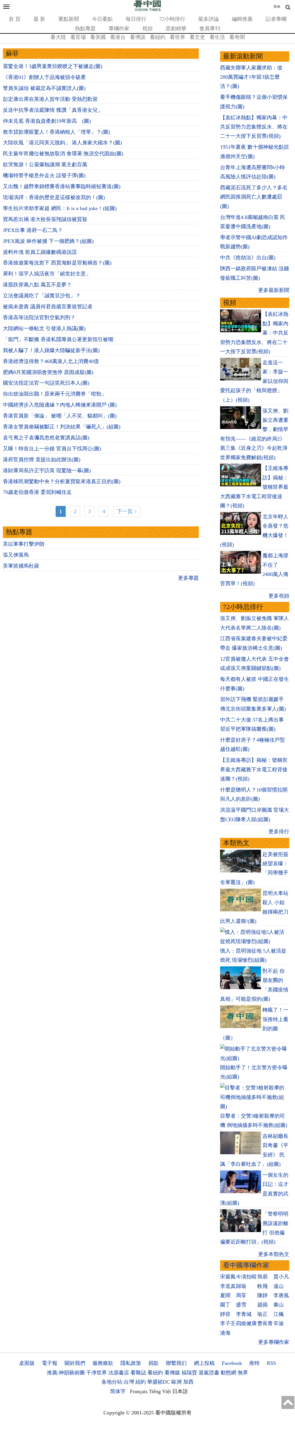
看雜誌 (138, 1373)
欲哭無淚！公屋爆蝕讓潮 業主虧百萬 (45, 164)
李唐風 (281, 1295)
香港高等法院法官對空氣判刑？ (39, 317)
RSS (271, 1363)
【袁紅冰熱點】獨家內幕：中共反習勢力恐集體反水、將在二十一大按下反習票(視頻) (254, 127)
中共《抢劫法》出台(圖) (247, 257)
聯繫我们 (176, 1363)
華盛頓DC (158, 1382)
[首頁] (147, 10)
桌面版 (27, 1363)
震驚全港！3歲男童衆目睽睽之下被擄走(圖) (52, 66)
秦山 (278, 1305)
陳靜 (262, 1295)
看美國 (98, 37)
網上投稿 (204, 1363)
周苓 (241, 1295)
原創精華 (176, 28)
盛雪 (241, 1305)
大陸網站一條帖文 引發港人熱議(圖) (44, 328)
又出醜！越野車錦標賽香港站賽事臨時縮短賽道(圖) (61, 186)
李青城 (243, 1314)
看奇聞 (237, 37)
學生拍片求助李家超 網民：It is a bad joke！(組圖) (60, 208)
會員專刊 (209, 28)
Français (139, 1391)
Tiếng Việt (160, 1391)
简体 (276, 7)
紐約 (140, 1382)
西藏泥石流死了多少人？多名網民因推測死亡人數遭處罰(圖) (254, 197)
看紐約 (157, 37)
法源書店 (118, 1373)
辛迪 (278, 1323)
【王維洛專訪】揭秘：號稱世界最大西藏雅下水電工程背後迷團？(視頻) (254, 769)
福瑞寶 (189, 1373)
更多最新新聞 (273, 290)
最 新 (39, 19)
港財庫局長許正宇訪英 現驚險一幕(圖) (47, 470)
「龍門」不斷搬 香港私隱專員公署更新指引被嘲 (58, 339)
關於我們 (75, 1363)
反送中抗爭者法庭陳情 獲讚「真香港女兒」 (53, 110)
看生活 (217, 37)
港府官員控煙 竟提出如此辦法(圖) (41, 459)
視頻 (147, 28)
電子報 (49, 1363)
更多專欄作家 (273, 1342)
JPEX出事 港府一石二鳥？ (33, 230)
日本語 (180, 1391)
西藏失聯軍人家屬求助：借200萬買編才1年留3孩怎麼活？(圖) (251, 77)
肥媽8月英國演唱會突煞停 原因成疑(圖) (48, 372)
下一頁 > (127, 511)
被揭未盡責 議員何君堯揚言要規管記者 (47, 306)
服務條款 (102, 1363)
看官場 (78, 37)
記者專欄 (276, 19)
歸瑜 (241, 1286)
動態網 (228, 1373)
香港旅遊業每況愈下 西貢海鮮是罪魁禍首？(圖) (57, 263)
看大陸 (58, 37)
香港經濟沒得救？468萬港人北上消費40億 (52, 361)
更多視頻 (278, 596)
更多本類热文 (273, 1254)
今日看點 (102, 19)
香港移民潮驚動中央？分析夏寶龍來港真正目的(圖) (61, 481)
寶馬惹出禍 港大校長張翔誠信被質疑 (45, 219)
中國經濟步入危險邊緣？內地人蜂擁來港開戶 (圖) (60, 405)
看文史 (197, 37)
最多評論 (208, 19)
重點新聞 (68, 19)
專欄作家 (119, 28)
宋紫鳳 (228, 1277)
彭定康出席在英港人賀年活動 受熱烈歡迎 (50, 99)
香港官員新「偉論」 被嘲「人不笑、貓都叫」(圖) (60, 416)
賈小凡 (281, 1277)
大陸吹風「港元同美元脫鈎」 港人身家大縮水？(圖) (62, 143)
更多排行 (278, 831)
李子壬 (228, 1323)
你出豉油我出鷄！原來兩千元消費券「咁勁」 (55, 394)
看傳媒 (172, 1373)
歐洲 (176, 1382)
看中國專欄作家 (246, 1265)
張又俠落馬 (16, 555)
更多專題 (188, 578)
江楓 (278, 1314)
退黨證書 (208, 1373)
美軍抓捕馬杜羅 (21, 566)
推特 (254, 1363)
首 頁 (14, 19)
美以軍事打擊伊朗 (23, 544)
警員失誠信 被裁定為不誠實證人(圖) (44, 88)
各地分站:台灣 (117, 1382)
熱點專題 (85, 28)
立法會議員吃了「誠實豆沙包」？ (42, 296)
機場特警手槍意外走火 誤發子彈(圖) (44, 175)
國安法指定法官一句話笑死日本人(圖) (46, 383)
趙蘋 (262, 1305)
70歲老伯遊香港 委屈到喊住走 (38, 492)
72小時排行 (172, 19)
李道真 (228, 1286)
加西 (188, 1382)
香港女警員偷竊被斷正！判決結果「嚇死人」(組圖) (61, 427)
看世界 (177, 37)
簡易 (262, 1277)
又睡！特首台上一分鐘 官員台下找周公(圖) (52, 448)
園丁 (225, 1305)
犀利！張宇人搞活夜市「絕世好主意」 (47, 274)
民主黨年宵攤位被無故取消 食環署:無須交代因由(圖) (63, 153)
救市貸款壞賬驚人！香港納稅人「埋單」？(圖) (56, 132)
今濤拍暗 (246, 1277)
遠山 (278, 1286)
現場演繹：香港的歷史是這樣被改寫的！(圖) (54, 197)
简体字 (118, 1391)
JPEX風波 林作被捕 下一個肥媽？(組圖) (48, 241)
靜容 (225, 1314)
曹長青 (265, 1323)
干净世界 (96, 1373)
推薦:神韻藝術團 (66, 1373)
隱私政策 (130, 1363)
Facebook (232, 1363)
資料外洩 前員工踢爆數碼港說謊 (40, 252)
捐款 (153, 1363)
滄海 (225, 1333)
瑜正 (262, 1314)
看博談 (137, 37)
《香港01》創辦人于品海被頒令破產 (44, 77)
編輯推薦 (242, 19)
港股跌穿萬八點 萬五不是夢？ (37, 285)
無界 (243, 1373)
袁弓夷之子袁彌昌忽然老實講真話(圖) (46, 438)
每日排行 (136, 19)
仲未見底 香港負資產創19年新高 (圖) (47, 121)
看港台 (118, 37)
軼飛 (262, 1286)
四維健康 (246, 1323)
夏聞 (225, 1295)
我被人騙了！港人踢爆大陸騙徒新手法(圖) (51, 350)
